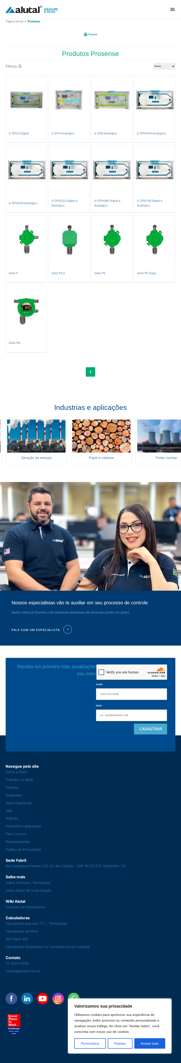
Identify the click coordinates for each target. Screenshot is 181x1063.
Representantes (18, 842)
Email (99, 705)
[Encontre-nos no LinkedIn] (27, 999)
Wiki (9, 811)
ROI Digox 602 (17, 939)
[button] (172, 9)
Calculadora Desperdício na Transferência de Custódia (48, 947)
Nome (99, 684)
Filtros (11, 66)
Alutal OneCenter (19, 803)
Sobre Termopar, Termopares (28, 883)
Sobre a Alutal (16, 772)
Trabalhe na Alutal (19, 780)
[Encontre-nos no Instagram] (58, 999)
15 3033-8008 (17, 963)
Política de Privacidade (23, 849)
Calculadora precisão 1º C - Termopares (36, 923)
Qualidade (13, 795)
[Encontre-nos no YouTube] (43, 999)
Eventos (12, 787)
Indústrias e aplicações (23, 826)
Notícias (12, 818)
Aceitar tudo (150, 1043)
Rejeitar (120, 1043)
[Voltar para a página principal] (32, 9)
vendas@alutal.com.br (23, 971)
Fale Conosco (16, 834)
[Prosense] (90, 34)
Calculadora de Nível (22, 931)
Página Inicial (14, 21)
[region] (120, 1026)
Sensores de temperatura (25, 907)
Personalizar (90, 1043)
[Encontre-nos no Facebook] (11, 999)
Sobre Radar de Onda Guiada (28, 890)
